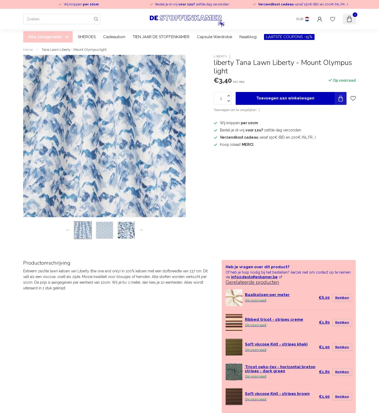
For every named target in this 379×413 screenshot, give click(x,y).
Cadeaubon (114, 37)
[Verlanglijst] (332, 19)
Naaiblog (248, 37)
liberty (220, 56)
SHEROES (87, 37)
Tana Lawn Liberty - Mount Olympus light (74, 49)
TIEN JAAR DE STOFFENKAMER (161, 37)
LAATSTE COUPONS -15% (289, 37)
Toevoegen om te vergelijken (235, 110)
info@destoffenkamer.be (254, 277)
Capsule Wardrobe (214, 37)
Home (28, 49)
